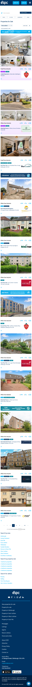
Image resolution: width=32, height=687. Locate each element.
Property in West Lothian (9, 616)
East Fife (3, 540)
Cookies (4, 649)
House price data (7, 636)
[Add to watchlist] (1, 79)
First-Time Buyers (5, 581)
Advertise (4, 643)
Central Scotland (5, 538)
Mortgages (5, 624)
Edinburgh (3, 536)
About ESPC (5, 640)
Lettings (4, 627)
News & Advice (6, 633)
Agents (4, 630)
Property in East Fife (7, 619)
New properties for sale (8, 604)
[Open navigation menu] (30, 2)
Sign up (16, 3)
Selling (2, 579)
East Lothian (4, 543)
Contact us (5, 652)
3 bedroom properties (6, 566)
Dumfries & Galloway (6, 556)
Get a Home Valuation (6, 583)
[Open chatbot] (29, 684)
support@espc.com (7, 663)
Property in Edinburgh (8, 610)
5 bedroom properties (6, 570)
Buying (2, 577)
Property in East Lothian (9, 613)
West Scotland (4, 553)
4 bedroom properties (6, 568)
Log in (24, 3)
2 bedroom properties (6, 564)
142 (24, 525)
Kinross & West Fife (6, 549)
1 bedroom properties (6, 562)
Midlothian (3, 545)
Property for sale (6, 607)
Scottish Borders (5, 547)
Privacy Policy (6, 646)
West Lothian (4, 551)
